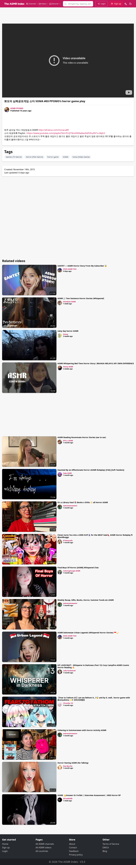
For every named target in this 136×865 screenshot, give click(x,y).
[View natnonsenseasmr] (60, 507)
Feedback (74, 851)
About (72, 843)
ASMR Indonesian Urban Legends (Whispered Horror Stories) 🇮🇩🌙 (88, 632)
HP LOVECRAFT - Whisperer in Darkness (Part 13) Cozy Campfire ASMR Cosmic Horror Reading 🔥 (93, 666)
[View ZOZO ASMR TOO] (60, 270)
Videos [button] (44, 4)
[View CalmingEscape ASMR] (60, 572)
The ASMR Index (68, 862)
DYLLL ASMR (68, 441)
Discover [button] (55, 4)
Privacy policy (76, 854)
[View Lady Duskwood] (60, 672)
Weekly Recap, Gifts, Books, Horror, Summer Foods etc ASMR (86, 600)
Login (5, 851)
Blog (105, 851)
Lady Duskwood (69, 670)
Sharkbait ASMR (69, 302)
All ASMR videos (43, 847)
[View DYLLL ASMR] (60, 442)
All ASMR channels (45, 843)
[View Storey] (60, 335)
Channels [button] (32, 4)
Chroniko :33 (68, 703)
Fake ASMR (67, 473)
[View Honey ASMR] (60, 368)
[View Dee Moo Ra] (60, 767)
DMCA (106, 847)
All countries (42, 851)
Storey (65, 334)
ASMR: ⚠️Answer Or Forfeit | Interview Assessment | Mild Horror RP (89, 795)
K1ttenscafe (68, 540)
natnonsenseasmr (70, 506)
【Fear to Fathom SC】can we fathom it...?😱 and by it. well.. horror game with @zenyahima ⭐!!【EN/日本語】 (94, 698)
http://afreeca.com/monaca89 (54, 129)
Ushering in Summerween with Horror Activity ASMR (82, 730)
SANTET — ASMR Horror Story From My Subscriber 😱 (82, 266)
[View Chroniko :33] (60, 704)
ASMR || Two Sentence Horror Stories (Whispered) (81, 298)
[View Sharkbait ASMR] (60, 303)
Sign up (6, 847)
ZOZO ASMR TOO (69, 269)
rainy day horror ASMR (68, 331)
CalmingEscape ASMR (71, 571)
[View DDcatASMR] (60, 800)
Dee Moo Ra (67, 766)
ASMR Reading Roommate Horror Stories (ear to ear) (82, 437)
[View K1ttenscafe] (60, 542)
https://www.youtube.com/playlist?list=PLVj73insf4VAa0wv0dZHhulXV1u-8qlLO (66, 133)
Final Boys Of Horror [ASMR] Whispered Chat (78, 567)
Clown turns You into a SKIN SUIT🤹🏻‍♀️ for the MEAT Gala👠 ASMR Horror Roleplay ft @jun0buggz (95, 536)
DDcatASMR (67, 798)
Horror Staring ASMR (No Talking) (73, 763)
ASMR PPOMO (16, 108)
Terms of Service (111, 843)
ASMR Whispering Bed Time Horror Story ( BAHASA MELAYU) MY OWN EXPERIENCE (96, 363)
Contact (73, 847)
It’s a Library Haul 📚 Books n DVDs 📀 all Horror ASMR (83, 502)
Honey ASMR (68, 367)
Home (5, 843)
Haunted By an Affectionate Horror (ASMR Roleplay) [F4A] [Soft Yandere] (91, 470)
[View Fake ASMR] (60, 474)
